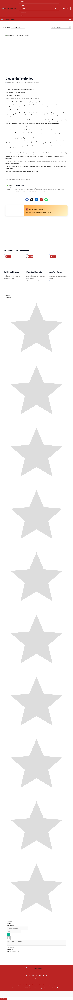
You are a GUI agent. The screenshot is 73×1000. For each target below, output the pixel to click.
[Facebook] (29, 975)
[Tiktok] (43, 975)
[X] (36, 975)
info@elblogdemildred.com (36, 978)
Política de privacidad (30, 988)
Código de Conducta (44, 988)
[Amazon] (46, 975)
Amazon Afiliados (56, 988)
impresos (17, 179)
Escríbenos (24, 12)
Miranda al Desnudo (34, 272)
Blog (22, 15)
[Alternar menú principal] (70, 19)
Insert (3, 998)
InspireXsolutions (52, 985)
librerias (23, 179)
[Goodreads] (40, 975)
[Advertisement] (36, 235)
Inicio (22, 1)
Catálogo (23, 8)
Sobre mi (23, 5)
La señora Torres (55, 272)
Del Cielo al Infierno (11, 272)
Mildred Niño (11, 82)
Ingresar (9, 923)
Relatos (28, 179)
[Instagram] (33, 975)
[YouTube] (26, 975)
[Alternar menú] (55, 8)
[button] (65, 8)
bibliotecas (12, 179)
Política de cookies (17, 988)
